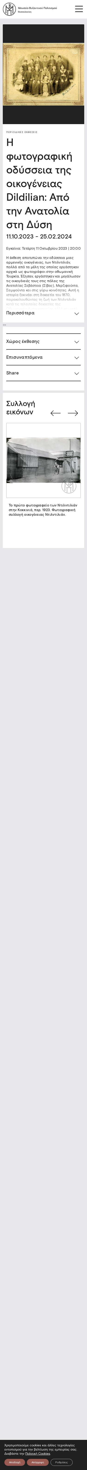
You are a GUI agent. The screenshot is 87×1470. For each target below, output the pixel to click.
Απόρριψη (38, 1462)
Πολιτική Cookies (37, 1454)
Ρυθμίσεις (61, 1462)
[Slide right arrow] (73, 413)
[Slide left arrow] (55, 413)
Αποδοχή (14, 1462)
